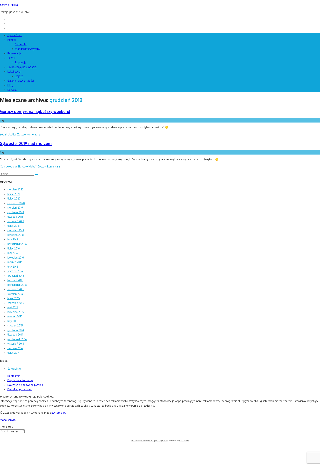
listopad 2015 (15, 280)
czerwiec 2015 (15, 302)
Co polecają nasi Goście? (22, 66)
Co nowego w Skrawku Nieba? (18, 166)
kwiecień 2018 (15, 234)
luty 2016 (12, 266)
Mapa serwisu (8, 419)
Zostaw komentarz (28, 134)
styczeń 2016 (15, 271)
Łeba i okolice (8, 134)
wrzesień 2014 (15, 343)
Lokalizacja (14, 71)
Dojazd (19, 76)
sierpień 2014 (15, 348)
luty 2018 (12, 239)
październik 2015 (17, 284)
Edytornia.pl (58, 412)
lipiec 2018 (13, 225)
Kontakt (12, 89)
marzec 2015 (14, 316)
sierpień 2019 (15, 207)
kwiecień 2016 (15, 257)
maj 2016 (12, 252)
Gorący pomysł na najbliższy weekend (35, 111)
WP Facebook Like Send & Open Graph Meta (149, 441)
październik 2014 (17, 339)
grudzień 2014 (15, 330)
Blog (10, 85)
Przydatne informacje (20, 380)
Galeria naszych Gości (20, 80)
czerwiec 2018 (15, 230)
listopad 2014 (15, 334)
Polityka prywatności (19, 389)
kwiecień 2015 (15, 312)
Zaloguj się (14, 368)
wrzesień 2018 (15, 221)
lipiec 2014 (13, 352)
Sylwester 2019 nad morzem (26, 143)
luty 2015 (12, 321)
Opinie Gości (14, 35)
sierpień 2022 (15, 189)
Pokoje (11, 39)
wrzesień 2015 (15, 289)
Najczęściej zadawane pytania (25, 384)
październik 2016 (17, 243)
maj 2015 (12, 307)
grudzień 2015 (15, 275)
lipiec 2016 (13, 248)
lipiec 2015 (13, 298)
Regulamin (13, 375)
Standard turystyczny (27, 48)
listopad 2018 (15, 216)
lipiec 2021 (13, 194)
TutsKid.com (184, 441)
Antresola (20, 44)
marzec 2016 (14, 262)
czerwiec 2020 (16, 203)
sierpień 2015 (15, 293)
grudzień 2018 (15, 212)
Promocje (20, 62)
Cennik (11, 57)
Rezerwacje (14, 53)
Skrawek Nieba (9, 4)
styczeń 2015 (15, 325)
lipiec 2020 (14, 198)
